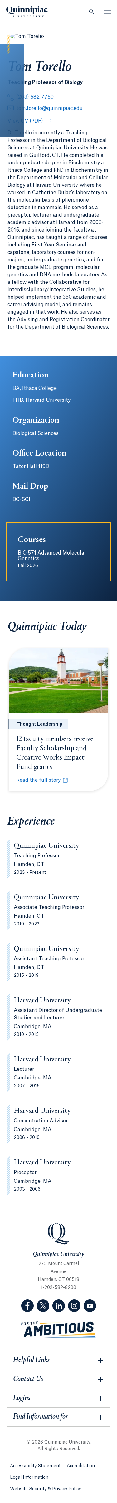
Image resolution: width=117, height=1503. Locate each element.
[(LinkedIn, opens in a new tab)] (58, 1305)
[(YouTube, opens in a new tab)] (90, 1305)
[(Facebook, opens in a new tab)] (27, 1305)
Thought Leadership (39, 724)
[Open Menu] (107, 12)
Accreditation (81, 1466)
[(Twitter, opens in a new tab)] (43, 1305)
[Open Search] (92, 12)
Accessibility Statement (35, 1466)
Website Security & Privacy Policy (45, 1489)
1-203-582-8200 (58, 1287)
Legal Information (29, 1477)
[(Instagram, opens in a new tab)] (74, 1305)
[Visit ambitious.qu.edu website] (58, 1329)
